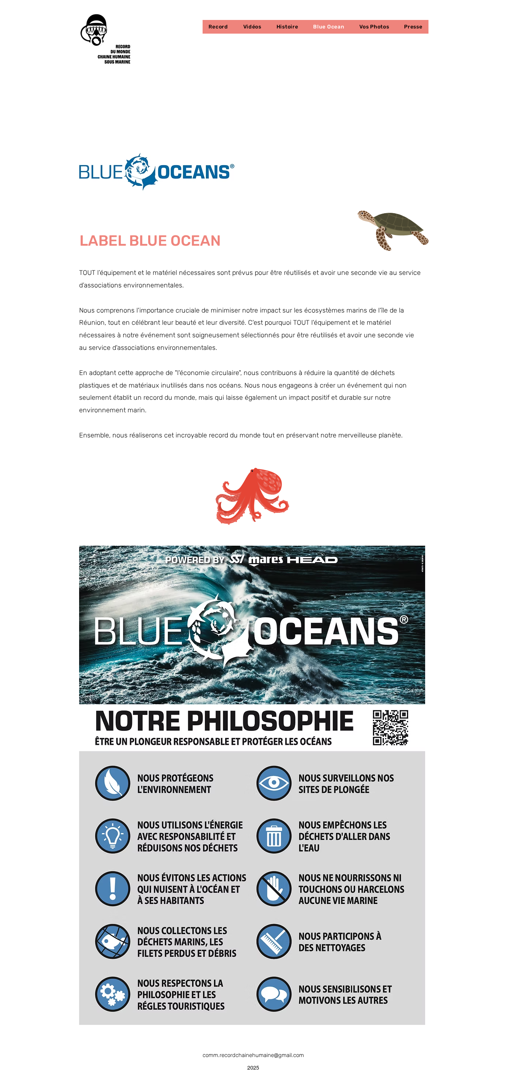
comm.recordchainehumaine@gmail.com (253, 1055)
